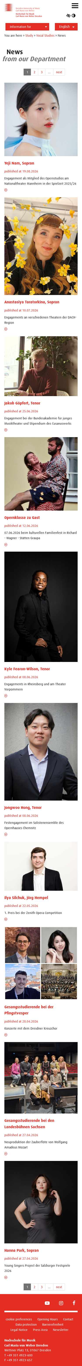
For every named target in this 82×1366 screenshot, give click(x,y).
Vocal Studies (45, 35)
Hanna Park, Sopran (21, 1250)
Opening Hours (47, 1319)
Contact (68, 1319)
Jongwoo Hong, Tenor (23, 807)
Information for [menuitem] (20, 27)
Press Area (40, 1330)
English (64, 27)
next (59, 72)
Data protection (26, 1324)
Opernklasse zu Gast (22, 517)
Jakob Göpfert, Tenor (22, 403)
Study (29, 35)
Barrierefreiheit (52, 1324)
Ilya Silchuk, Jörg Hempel (26, 898)
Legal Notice (19, 1330)
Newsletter (60, 1330)
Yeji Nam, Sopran (19, 163)
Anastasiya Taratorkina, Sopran (31, 302)
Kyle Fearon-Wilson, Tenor (27, 669)
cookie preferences (19, 1319)
